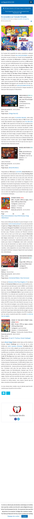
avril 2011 (19, 171)
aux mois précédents (21, 55)
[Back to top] (30, 515)
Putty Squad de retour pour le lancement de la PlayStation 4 (17, 12)
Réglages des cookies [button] (13, 516)
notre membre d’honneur (15, 346)
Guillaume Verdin (6, 19)
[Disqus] (17, 446)
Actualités (20, 19)
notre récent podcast (15, 224)
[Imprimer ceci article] (31, 21)
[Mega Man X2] (13, 113)
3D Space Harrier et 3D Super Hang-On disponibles (18, 8)
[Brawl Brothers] (13, 167)
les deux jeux (29, 121)
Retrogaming (26, 19)
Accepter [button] (24, 516)
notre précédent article (23, 85)
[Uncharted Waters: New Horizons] (19, 278)
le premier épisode (20, 117)
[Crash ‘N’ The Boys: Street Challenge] (19, 338)
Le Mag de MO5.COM (7, 2)
